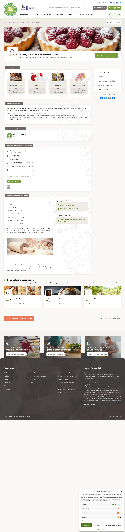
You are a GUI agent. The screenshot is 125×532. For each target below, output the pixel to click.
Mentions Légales (63, 379)
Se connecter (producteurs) (66, 373)
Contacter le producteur (106, 56)
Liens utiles (7, 389)
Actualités (60, 14)
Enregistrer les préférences (113, 525)
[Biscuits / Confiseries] (79, 77)
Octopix (112, 416)
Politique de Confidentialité (102, 529)
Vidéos (71, 14)
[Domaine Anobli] (102, 290)
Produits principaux (104, 72)
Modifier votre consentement (67, 389)
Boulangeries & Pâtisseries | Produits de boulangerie (54, 57)
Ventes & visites (103, 89)
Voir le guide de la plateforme (97, 354)
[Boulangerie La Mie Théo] (22, 290)
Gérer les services (86, 520)
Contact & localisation (105, 85)
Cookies (60, 386)
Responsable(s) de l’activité (106, 81)
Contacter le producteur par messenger (22, 170)
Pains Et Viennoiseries (15, 85)
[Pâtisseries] (37, 77)
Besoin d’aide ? (115, 14)
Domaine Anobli (91, 299)
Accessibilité (61, 392)
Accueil (6, 22)
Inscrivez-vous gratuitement (16, 354)
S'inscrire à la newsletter (55, 354)
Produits (36, 14)
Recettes (47, 14)
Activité (100, 77)
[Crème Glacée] (58, 77)
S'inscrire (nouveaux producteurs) (68, 376)
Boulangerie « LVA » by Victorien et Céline (15, 91)
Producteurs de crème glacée (33, 57)
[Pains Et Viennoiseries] (16, 77)
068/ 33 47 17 (14, 159)
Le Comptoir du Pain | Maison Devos (57, 299)
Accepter (86, 525)
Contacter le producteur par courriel (21, 166)
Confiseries (72, 57)
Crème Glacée (58, 85)
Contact (105, 2)
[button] (121, 491)
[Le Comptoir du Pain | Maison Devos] (62, 290)
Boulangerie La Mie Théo (14, 299)
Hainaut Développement (10, 416)
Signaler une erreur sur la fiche (20, 318)
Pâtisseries (37, 85)
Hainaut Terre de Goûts (86, 14)
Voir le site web (14, 181)
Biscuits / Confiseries (79, 85)
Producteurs (24, 14)
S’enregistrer (114, 8)
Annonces (91, 2)
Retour (112, 22)
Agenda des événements (38, 376)
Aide (32, 382)
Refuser (98, 525)
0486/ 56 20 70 (15, 163)
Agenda (98, 2)
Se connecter (99, 8)
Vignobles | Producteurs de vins (94, 303)
